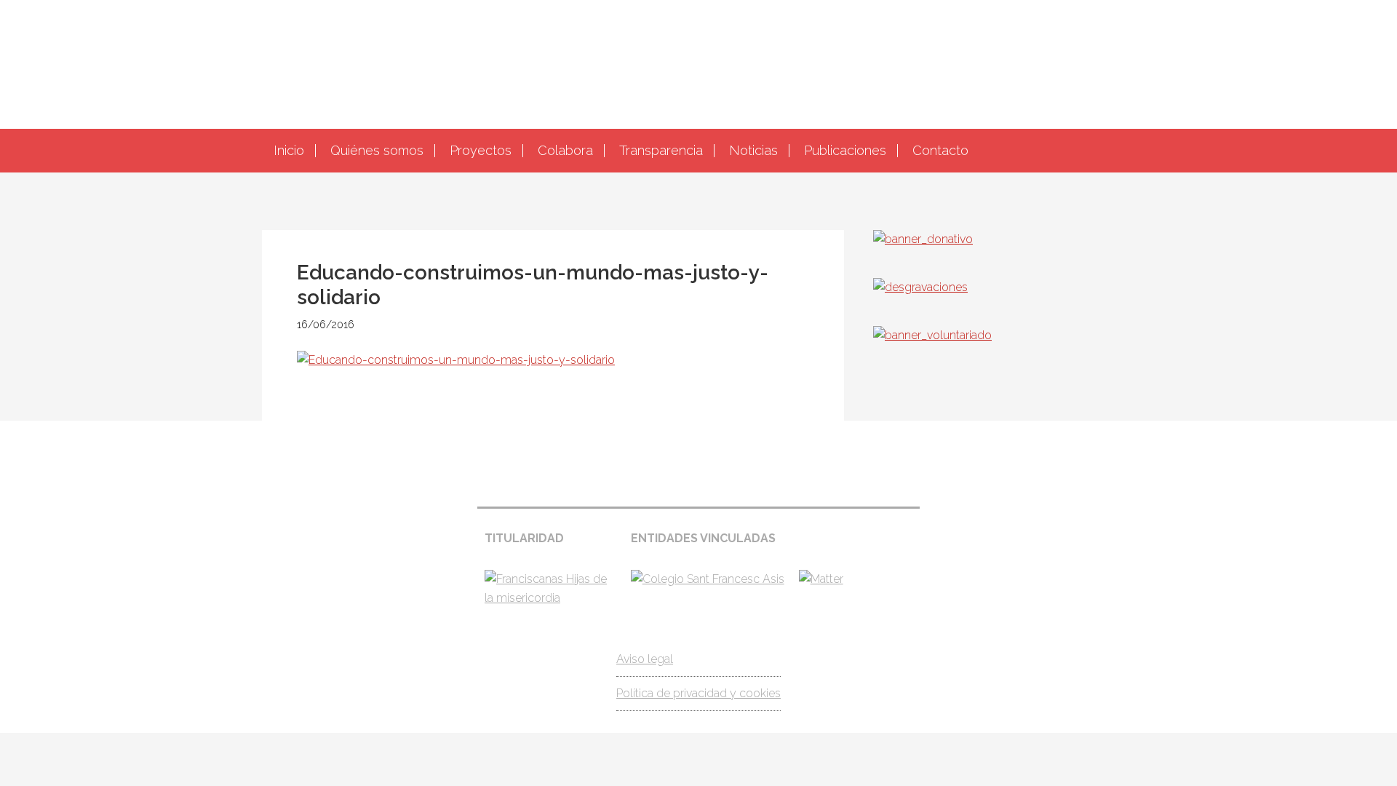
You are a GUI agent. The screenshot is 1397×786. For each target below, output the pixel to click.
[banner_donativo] (923, 239)
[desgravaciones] (920, 287)
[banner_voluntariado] (932, 335)
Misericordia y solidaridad (698, 62)
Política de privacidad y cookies (698, 693)
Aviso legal (644, 659)
